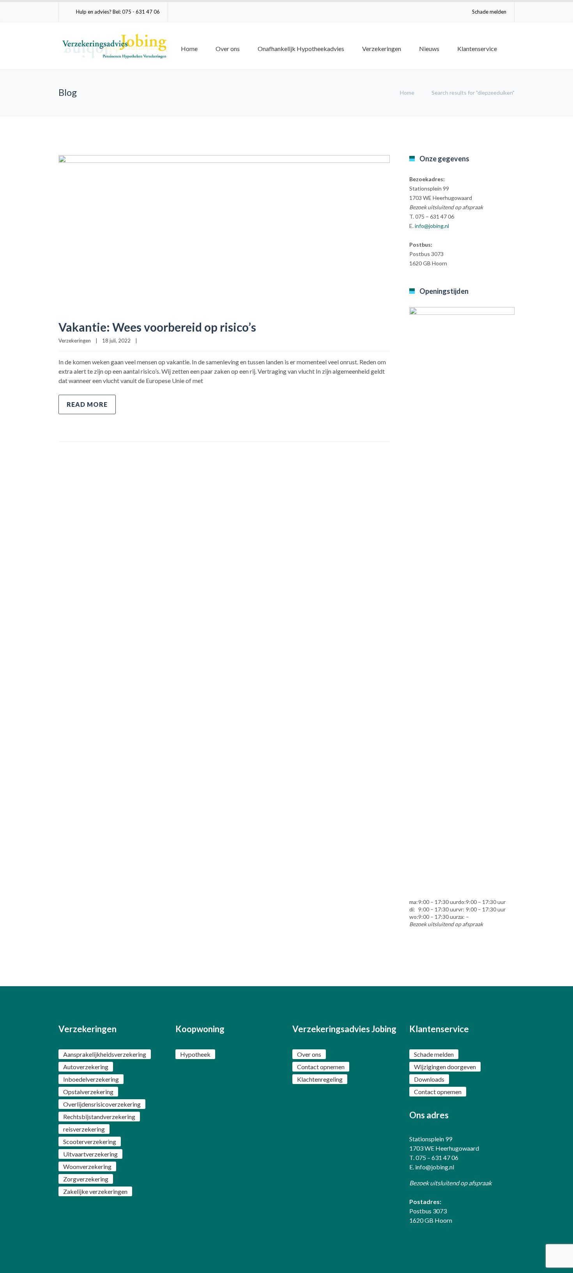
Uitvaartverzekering (90, 1154)
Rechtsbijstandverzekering (99, 1116)
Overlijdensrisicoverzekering (102, 1104)
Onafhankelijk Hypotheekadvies (301, 48)
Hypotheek (195, 1054)
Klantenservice (477, 48)
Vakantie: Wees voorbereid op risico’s (157, 327)
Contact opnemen (321, 1066)
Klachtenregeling (320, 1079)
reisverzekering (84, 1129)
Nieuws (429, 48)
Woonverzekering (87, 1166)
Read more (87, 404)
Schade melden (489, 12)
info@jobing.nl (432, 225)
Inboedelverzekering (91, 1079)
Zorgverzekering (85, 1179)
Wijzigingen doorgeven (445, 1066)
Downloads (429, 1079)
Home (189, 48)
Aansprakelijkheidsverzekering (104, 1054)
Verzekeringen (381, 48)
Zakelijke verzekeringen (95, 1191)
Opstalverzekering (88, 1091)
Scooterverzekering (89, 1141)
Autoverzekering (85, 1066)
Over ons (228, 48)
